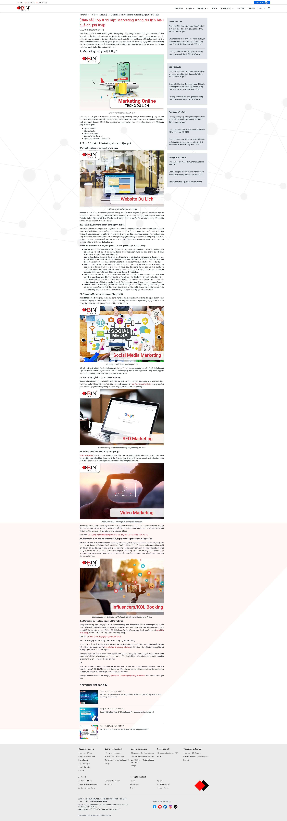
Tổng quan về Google (85, 753)
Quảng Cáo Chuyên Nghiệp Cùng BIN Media (128, 676)
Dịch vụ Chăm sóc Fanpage (114, 756)
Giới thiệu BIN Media (85, 781)
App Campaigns (84, 763)
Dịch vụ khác (225, 8)
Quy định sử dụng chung (86, 788)
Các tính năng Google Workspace (142, 756)
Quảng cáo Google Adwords (88, 784)
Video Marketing (86, 455)
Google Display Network (86, 756)
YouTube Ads (175, 67)
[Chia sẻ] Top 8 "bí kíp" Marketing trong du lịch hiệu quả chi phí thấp (129, 15)
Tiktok (214, 8)
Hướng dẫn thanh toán (112, 781)
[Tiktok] (175, 807)
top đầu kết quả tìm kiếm (142, 384)
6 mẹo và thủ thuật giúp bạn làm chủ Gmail (104, 637)
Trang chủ (178, 8)
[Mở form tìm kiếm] (269, 8)
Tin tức (93, 15)
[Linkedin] (165, 807)
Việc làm (160, 781)
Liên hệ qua (261, 2)
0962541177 (42, 2)
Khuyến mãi (134, 784)
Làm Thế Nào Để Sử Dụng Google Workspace (142, 761)
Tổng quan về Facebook (113, 753)
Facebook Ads (175, 22)
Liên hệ (132, 788)
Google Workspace (177, 157)
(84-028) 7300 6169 (93, 809)
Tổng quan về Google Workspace (142, 753)
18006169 (31, 2)
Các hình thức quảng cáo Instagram (195, 756)
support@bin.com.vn (113, 809)
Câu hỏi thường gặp (163, 784)
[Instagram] (170, 807)
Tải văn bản (108, 784)
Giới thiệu (241, 8)
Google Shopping (84, 767)
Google (189, 8)
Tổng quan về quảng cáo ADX (167, 753)
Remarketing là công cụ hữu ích (117, 647)
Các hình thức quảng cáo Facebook (117, 760)
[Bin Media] (23, 8)
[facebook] (154, 807)
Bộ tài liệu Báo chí (163, 788)
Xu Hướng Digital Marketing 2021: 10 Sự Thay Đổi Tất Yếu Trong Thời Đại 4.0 (118, 535)
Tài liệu (251, 8)
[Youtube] (160, 807)
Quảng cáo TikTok (177, 112)
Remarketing (83, 760)
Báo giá (81, 771)
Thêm (260, 8)
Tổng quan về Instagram (192, 753)
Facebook (202, 8)
